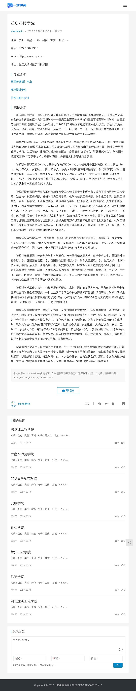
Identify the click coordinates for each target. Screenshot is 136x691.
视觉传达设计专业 (21, 81)
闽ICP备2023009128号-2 (88, 685)
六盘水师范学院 (22, 454)
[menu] (125, 5)
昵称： (19, 658)
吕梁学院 (17, 577)
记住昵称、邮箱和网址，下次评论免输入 (35, 665)
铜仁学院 (17, 528)
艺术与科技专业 (20, 97)
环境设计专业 (19, 89)
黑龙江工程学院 (22, 429)
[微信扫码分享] (100, 404)
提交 (118, 665)
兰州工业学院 (21, 552)
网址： (94, 658)
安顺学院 (17, 503)
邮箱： (57, 658)
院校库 (58, 31)
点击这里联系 (81, 373)
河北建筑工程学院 (24, 601)
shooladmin (17, 31)
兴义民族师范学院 (24, 479)
